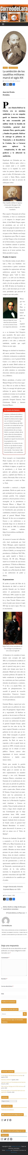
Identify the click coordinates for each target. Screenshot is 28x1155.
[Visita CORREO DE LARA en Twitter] (5, 1120)
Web (2, 994)
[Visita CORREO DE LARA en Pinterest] (10, 1120)
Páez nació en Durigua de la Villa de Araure (12, 1086)
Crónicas (5, 67)
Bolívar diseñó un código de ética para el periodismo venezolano (14, 908)
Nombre (4, 979)
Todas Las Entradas (13, 67)
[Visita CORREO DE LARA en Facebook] (7, 1120)
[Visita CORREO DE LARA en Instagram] (2, 1120)
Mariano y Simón (5, 1079)
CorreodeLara (17, 81)
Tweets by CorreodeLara (7, 1109)
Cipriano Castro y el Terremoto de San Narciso (13, 1082)
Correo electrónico (7, 986)
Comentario (5, 957)
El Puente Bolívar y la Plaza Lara (15, 913)
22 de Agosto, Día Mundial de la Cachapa (12, 1075)
